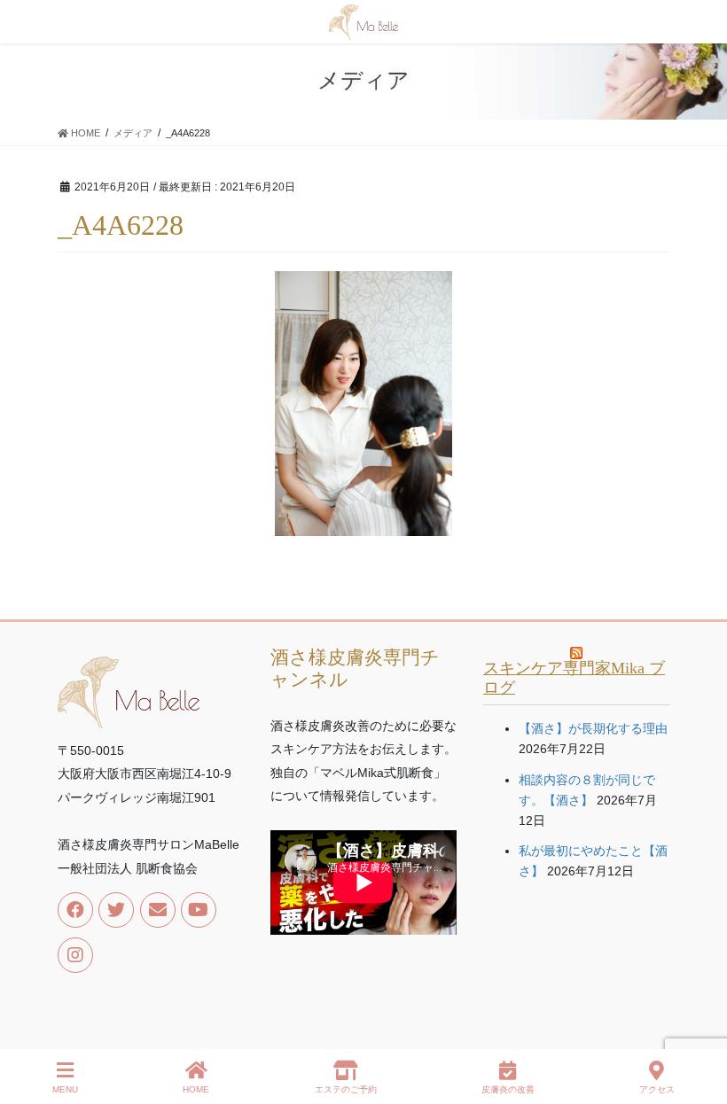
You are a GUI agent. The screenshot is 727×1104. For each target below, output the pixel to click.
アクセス (657, 1089)
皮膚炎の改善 (508, 1089)
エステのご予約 (346, 1089)
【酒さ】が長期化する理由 (593, 728)
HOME (196, 1089)
